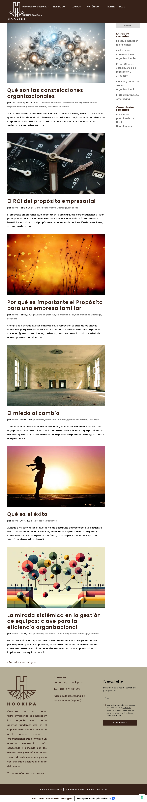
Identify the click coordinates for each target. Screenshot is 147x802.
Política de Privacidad (51, 789)
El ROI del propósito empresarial (51, 201)
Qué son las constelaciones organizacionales (45, 93)
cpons (15, 207)
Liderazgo (59, 7)
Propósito (73, 207)
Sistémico (93, 7)
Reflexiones (51, 520)
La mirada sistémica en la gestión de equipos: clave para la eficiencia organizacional (54, 621)
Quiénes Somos (31, 15)
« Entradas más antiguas (21, 662)
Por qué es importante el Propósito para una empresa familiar (55, 305)
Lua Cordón (18, 102)
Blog (122, 7)
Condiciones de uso (74, 789)
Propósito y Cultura (34, 7)
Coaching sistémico (50, 102)
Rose (119, 114)
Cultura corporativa (45, 207)
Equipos (76, 7)
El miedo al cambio (33, 413)
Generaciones (82, 314)
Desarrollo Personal (55, 419)
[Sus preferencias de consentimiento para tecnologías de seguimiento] (142, 797)
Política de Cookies (97, 789)
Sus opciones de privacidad (92, 798)
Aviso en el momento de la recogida (52, 798)
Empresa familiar (16, 106)
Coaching (39, 419)
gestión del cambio (36, 106)
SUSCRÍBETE (120, 722)
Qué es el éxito (27, 514)
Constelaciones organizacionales (79, 102)
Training (110, 7)
